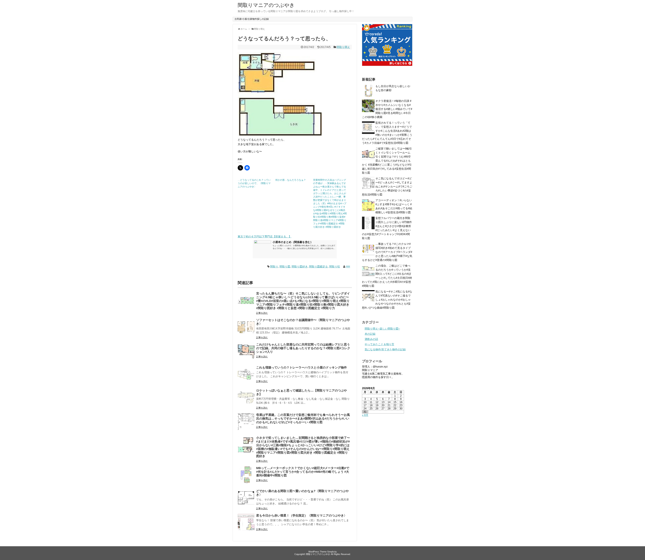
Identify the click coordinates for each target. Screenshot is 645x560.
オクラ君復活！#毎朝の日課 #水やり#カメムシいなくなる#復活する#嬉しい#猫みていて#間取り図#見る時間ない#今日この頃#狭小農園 (387, 109)
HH (348, 266)
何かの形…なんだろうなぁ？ (290, 180)
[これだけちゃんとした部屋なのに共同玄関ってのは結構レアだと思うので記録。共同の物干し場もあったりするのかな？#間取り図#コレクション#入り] (246, 353)
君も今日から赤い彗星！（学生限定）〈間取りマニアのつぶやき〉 (301, 515)
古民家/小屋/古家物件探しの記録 (251, 19)
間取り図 (285, 266)
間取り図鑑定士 (318, 266)
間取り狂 (334, 266)
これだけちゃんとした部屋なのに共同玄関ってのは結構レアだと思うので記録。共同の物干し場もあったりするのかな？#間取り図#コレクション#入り (303, 348)
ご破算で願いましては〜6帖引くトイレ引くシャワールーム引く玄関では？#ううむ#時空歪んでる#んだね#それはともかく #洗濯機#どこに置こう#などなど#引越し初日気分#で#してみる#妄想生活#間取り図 (387, 160)
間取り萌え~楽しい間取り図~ (382, 328)
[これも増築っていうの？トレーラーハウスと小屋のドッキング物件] (246, 376)
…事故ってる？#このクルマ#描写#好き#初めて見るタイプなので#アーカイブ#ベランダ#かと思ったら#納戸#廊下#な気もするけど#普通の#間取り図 (387, 251)
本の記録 (370, 333)
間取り (274, 266)
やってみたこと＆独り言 (379, 344)
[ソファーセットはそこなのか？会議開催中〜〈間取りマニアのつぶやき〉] (246, 329)
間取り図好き (300, 266)
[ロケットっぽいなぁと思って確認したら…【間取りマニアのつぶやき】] (246, 399)
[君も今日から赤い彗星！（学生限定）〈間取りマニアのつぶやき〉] (246, 524)
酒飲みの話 (371, 339)
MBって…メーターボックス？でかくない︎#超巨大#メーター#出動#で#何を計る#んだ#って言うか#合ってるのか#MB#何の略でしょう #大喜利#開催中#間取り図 (302, 471)
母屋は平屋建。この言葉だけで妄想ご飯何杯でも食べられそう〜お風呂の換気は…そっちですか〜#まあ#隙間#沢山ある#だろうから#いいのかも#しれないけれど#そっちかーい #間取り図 (303, 418)
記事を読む (262, 313)
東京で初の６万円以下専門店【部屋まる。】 (264, 236)
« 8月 (365, 415)
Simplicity (332, 551)
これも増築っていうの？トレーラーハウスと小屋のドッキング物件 (301, 367)
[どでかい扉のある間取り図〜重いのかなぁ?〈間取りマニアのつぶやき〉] (246, 500)
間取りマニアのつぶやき (266, 5)
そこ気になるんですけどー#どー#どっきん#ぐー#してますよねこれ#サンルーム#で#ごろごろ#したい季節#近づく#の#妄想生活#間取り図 (387, 186)
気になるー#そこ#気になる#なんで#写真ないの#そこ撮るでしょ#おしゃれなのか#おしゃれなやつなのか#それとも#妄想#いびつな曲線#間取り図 (387, 299)
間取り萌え (343, 47)
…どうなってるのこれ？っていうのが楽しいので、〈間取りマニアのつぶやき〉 (254, 183)
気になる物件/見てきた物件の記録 (385, 349)
